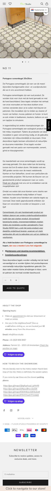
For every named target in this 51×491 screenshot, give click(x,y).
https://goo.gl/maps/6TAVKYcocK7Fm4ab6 (21, 395)
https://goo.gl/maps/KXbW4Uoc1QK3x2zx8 (21, 392)
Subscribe (25, 482)
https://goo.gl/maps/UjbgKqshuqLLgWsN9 (21, 385)
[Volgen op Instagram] (11, 410)
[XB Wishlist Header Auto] (10, 3)
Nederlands (24, 418)
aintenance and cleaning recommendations (26, 251)
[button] (39, 10)
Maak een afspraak (10, 183)
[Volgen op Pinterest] (18, 410)
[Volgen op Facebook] (4, 410)
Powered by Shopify (37, 424)
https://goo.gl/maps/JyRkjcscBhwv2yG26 (20, 389)
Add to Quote (16, 288)
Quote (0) (48, 125)
